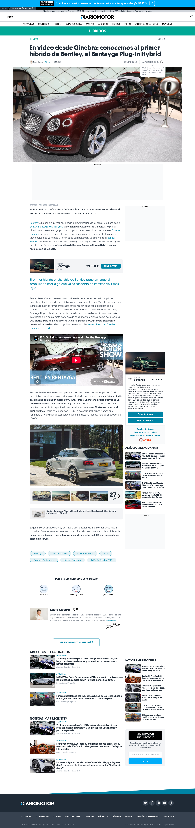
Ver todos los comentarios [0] (76, 642)
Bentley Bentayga (72, 560)
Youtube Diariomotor (44, 560)
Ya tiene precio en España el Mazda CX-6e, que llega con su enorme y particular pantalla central (75, 209)
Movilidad (167, 24)
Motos (127, 24)
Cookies (152, 824)
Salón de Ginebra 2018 (101, 560)
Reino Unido (126, 11)
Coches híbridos (85, 553)
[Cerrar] (163, 67)
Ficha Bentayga (145, 414)
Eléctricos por (16, 8)
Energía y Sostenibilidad (146, 24)
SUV (106, 553)
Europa (138, 11)
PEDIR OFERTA (110, 266)
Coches (71, 11)
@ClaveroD (49, 62)
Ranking (90, 24)
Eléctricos (103, 24)
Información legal (141, 824)
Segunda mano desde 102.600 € (145, 435)
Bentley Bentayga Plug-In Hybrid (46, 226)
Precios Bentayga (145, 429)
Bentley (34, 222)
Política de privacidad (165, 824)
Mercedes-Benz (58, 11)
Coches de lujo (59, 553)
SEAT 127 (80, 11)
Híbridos (116, 24)
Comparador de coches (145, 432)
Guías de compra (74, 24)
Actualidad (28, 24)
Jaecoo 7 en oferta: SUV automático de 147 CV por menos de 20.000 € (63, 214)
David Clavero (38, 62)
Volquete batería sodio (96, 11)
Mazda (46, 11)
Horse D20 (113, 11)
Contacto (129, 824)
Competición (44, 24)
